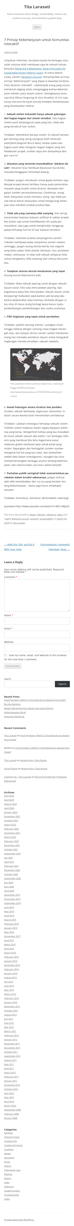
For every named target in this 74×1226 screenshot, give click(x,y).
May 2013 (9, 990)
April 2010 (9, 1101)
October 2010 (11, 1089)
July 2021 (8, 857)
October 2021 (11, 849)
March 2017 (10, 944)
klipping (41, 514)
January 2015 (10, 961)
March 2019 (10, 919)
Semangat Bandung (14, 716)
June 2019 (9, 907)
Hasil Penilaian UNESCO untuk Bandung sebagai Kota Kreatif (35, 700)
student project (12, 1190)
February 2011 (11, 1076)
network (34, 518)
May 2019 (9, 911)
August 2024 (10, 804)
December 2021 (12, 845)
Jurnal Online (10, 768)
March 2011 (10, 1072)
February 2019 (11, 923)
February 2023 (11, 828)
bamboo (8, 1132)
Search (7, 678)
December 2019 (12, 894)
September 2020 (12, 878)
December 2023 (12, 816)
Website (8, 642)
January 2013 (10, 1002)
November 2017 (12, 936)
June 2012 (9, 1023)
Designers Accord (31, 77)
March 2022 (10, 837)
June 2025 (9, 795)
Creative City (10, 1141)
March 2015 (10, 952)
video (60, 514)
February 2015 (11, 956)
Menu (37, 26)
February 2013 (11, 998)
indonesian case (12, 1170)
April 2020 (9, 890)
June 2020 (9, 886)
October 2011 (11, 1051)
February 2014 (11, 969)
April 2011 (9, 1068)
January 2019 (10, 928)
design (32, 514)
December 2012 (12, 1006)
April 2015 (9, 948)
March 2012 (10, 1031)
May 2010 (9, 1097)
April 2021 (9, 861)
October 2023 (11, 820)
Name (8, 615)
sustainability (46, 518)
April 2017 (9, 940)
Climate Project (12, 1137)
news (6, 1182)
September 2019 (12, 903)
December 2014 (12, 965)
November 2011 (12, 1047)
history (7, 1165)
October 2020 (11, 874)
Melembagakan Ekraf (15, 712)
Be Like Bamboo (12, 704)
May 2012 (9, 1027)
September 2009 (12, 1109)
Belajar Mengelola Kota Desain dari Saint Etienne (28, 708)
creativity (9, 1149)
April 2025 (9, 799)
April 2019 (9, 915)
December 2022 (12, 832)
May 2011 (9, 1064)
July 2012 (8, 1018)
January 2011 (10, 1080)
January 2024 (10, 812)
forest (7, 1161)
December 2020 (12, 870)
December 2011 (12, 1043)
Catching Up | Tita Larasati (17, 776)
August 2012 (10, 1014)
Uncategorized (11, 1194)
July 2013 (8, 981)
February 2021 (11, 866)
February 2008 (11, 1113)
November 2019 (12, 899)
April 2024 (9, 808)
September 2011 (12, 1056)
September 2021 (12, 853)
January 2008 (10, 1118)
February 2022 (11, 841)
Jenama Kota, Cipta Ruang (33, 760)
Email (8, 628)
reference (51, 514)
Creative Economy (13, 1145)
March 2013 (10, 994)
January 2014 (10, 973)
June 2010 (9, 1093)
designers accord (20, 518)
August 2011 (10, 1060)
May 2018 (9, 932)
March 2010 (10, 1105)
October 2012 (11, 1010)
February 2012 (11, 1035)
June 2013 (9, 985)
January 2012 (10, 1039)
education (9, 1157)
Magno (7, 1178)
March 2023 (10, 824)
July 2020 (8, 882)
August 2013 (10, 977)
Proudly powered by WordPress (19, 1219)
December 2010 (12, 1085)
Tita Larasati (37, 6)
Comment (10, 577)
